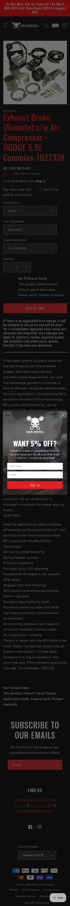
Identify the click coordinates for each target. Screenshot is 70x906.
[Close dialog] (63, 415)
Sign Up (35, 485)
